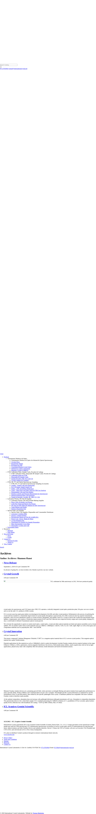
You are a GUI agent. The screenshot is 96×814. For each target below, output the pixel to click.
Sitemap (6, 741)
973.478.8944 (4, 68)
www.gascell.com (9, 734)
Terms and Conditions (10, 739)
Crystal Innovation (13, 631)
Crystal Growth (11, 574)
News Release (10, 562)
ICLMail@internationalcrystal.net (64, 747)
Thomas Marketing (38, 813)
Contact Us (7, 744)
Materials (6, 743)
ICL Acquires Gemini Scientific (19, 706)
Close (1, 454)
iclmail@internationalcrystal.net (18, 68)
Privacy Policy (8, 738)
